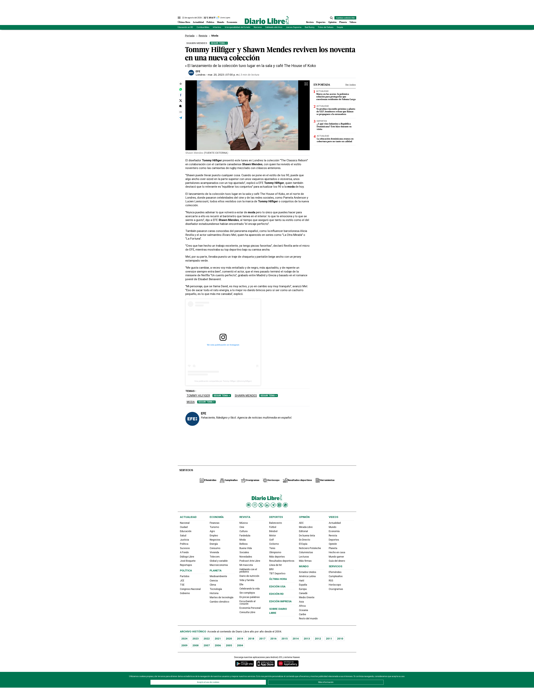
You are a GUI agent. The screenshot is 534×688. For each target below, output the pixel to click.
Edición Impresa (280, 601)
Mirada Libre (306, 527)
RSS (331, 580)
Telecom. (215, 556)
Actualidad (198, 22)
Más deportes (277, 556)
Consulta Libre (247, 612)
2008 (195, 645)
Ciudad (184, 527)
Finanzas (214, 523)
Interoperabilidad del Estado (237, 27)
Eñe (241, 584)
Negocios (215, 539)
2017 (262, 638)
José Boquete (188, 560)
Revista (310, 22)
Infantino (217, 27)
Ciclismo (274, 544)
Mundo (220, 22)
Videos (352, 22)
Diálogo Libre (187, 556)
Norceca (258, 27)
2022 (207, 638)
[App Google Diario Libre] (244, 663)
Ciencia (214, 580)
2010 (340, 638)
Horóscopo (335, 584)
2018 (251, 638)
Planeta (343, 22)
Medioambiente (218, 576)
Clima (213, 584)
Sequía (340, 27)
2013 (307, 638)
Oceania (303, 610)
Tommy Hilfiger (198, 395)
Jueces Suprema (293, 27)
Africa (302, 605)
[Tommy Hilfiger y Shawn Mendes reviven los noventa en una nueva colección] (180, 89)
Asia (301, 601)
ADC (301, 523)
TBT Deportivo (277, 573)
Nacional (185, 523)
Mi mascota (246, 565)
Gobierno (185, 593)
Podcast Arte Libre (249, 560)
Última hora (278, 579)
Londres (200, 74)
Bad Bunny (309, 27)
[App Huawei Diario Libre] (288, 663)
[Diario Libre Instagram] (254, 504)
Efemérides (335, 572)
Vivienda (214, 552)
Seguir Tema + (219, 43)
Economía (232, 22)
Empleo (214, 535)
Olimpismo (275, 552)
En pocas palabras (249, 597)
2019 (240, 638)
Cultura (243, 531)
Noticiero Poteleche (310, 548)
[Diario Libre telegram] (273, 505)
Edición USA (277, 586)
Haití (301, 580)
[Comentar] (180, 106)
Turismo (214, 527)
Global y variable (219, 560)
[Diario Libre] (267, 20)
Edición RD (276, 593)
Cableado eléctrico (273, 27)
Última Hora (184, 22)
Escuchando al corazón (247, 602)
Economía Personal (250, 608)
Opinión (332, 22)
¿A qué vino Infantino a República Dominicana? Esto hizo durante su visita (334, 126)
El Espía (303, 544)
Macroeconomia (219, 565)
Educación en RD (185, 27)
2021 (218, 638)
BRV (271, 569)
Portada (189, 35)
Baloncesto (275, 523)
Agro (212, 531)
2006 (218, 645)
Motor (272, 535)
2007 (207, 645)
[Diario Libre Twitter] (260, 505)
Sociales (244, 552)
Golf (271, 539)
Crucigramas (336, 589)
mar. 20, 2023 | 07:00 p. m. (223, 74)
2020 (229, 638)
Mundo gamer (336, 556)
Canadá (303, 593)
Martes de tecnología (221, 597)
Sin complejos (247, 592)
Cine (241, 527)
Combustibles (203, 27)
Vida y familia (246, 580)
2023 (195, 638)
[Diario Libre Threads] (279, 505)
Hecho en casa (337, 552)
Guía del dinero (337, 560)
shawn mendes (246, 395)
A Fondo (184, 552)
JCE (182, 580)
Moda (191, 401)
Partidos (184, 576)
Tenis (272, 548)
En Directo (304, 539)
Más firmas (305, 560)
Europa (303, 589)
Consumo (215, 548)
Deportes (320, 22)
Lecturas (304, 556)
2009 (184, 645)
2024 (184, 638)
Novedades (245, 556)
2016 (273, 638)
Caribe (302, 614)
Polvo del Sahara (325, 27)
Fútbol (272, 527)
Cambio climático (219, 601)
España (303, 584)
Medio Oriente (306, 597)
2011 (329, 638)
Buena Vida (245, 548)
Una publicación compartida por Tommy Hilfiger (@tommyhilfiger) (223, 381)
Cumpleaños (336, 576)
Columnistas (306, 552)
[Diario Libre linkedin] (267, 505)
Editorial (303, 531)
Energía (214, 544)
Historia (214, 593)
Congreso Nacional (190, 589)
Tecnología (216, 589)
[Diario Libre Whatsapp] (285, 505)
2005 (229, 645)
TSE (182, 584)
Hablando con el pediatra (248, 570)
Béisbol (273, 531)
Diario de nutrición (249, 576)
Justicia (184, 539)
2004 (240, 645)
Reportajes (186, 565)
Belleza (243, 544)
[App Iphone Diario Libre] (265, 663)
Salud (183, 535)
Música (243, 523)
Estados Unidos (307, 572)
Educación (185, 531)
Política (210, 22)
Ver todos (350, 84)
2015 (284, 638)
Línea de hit (275, 565)
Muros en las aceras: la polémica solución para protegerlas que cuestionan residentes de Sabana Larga (336, 97)
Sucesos (185, 548)
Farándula (244, 535)
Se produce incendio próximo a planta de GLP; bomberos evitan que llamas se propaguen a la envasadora (336, 111)
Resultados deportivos (281, 560)
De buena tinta (307, 535)
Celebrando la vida (249, 588)
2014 (296, 638)
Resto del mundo (308, 618)
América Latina (307, 576)
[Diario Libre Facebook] (248, 504)
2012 (318, 638)
